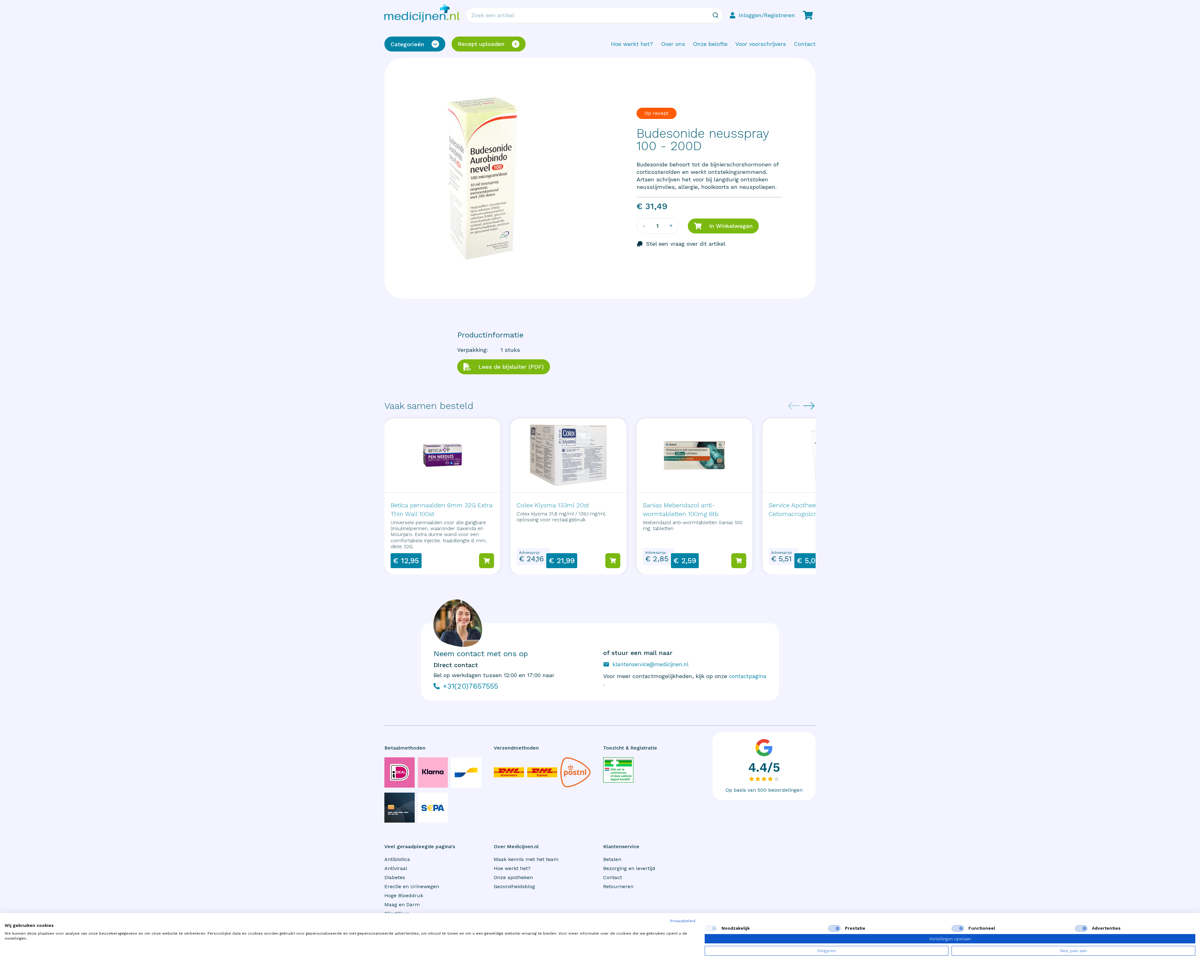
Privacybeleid (682, 921)
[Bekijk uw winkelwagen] (808, 15)
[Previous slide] (793, 405)
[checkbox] (711, 928)
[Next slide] (809, 405)
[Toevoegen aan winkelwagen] (486, 560)
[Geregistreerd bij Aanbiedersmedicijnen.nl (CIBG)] (618, 770)
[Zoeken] (715, 15)
